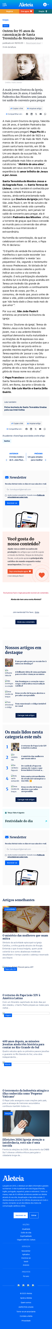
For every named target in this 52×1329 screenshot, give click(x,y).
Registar (9, 11)
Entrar (33, 1215)
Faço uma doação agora (18, 571)
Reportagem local (33, 43)
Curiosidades (10, 909)
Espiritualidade (26, 1236)
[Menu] (9, 4)
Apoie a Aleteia (26, 1298)
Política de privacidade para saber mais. (26, 496)
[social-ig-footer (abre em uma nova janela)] (33, 1285)
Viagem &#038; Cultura (26, 1240)
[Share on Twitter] (36, 114)
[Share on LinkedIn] (32, 114)
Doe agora (25, 11)
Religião (6, 20)
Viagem (8, 1015)
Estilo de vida (26, 1232)
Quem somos (26, 1302)
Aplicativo (26, 1254)
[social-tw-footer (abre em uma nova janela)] (28, 1285)
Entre (37, 612)
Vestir (26, 1261)
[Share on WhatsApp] (45, 114)
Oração (41, 11)
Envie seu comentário (26, 622)
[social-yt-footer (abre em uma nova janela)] (19, 1285)
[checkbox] (6, 495)
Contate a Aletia (26, 1316)
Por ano (26, 1276)
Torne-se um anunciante (26, 1311)
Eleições (8, 1113)
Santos (7, 441)
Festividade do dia (19, 821)
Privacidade (26, 1321)
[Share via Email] (41, 114)
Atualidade (26, 1229)
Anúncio (26, 1265)
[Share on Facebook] (27, 114)
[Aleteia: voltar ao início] (26, 4)
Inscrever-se (12, 503)
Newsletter (26, 1251)
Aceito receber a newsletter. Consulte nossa (26, 496)
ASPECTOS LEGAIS (26, 1307)
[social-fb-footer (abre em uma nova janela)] (23, 1285)
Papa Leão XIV (10, 969)
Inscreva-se (26, 1258)
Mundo (7, 1064)
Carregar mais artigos (26, 715)
